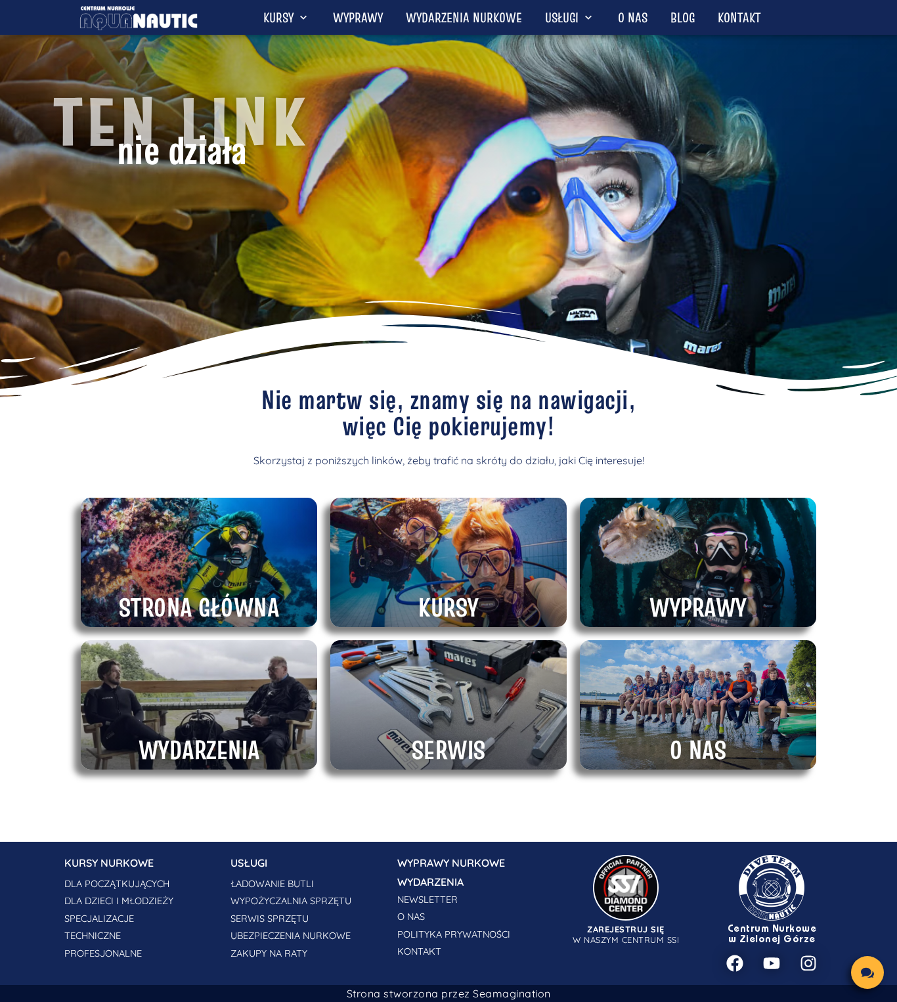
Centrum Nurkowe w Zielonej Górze (772, 934)
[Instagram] (808, 963)
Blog (682, 17)
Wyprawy (358, 17)
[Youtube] (771, 963)
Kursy (278, 17)
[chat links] (867, 972)
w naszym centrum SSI (626, 934)
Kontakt (739, 17)
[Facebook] (735, 963)
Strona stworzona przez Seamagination (449, 993)
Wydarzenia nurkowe (464, 17)
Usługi (562, 17)
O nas (632, 17)
